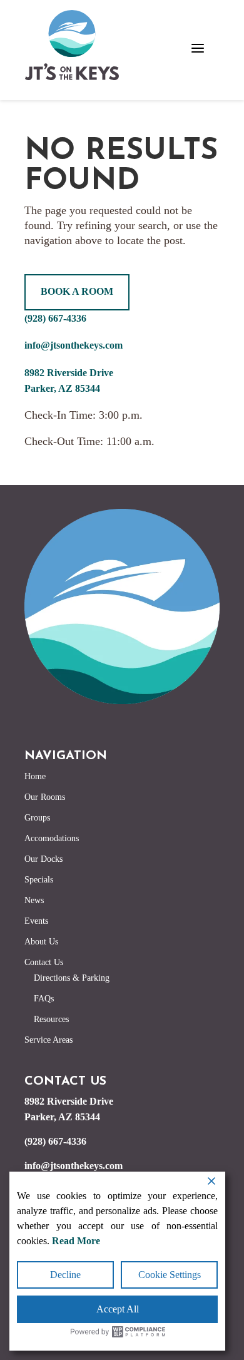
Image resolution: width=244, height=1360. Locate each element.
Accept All (117, 1309)
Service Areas (48, 1040)
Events (36, 921)
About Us (41, 941)
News (34, 900)
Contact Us (43, 962)
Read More (76, 1240)
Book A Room (77, 291)
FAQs (44, 998)
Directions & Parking (71, 978)
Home (35, 776)
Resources (51, 1019)
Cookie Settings (169, 1274)
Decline (65, 1274)
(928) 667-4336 (55, 318)
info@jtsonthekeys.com (73, 345)
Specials (38, 879)
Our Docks (43, 859)
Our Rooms (44, 797)
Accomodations (51, 838)
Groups (37, 817)
